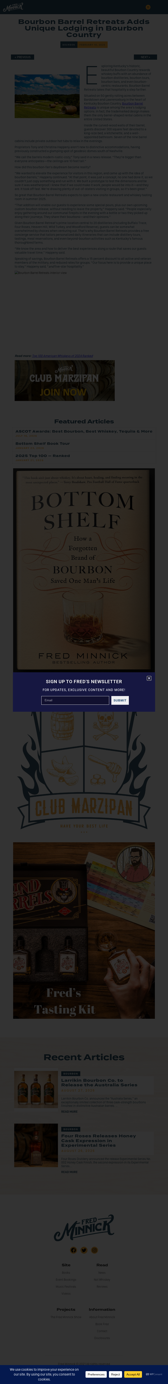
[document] (84, 692)
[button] (149, 678)
